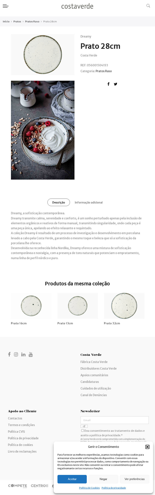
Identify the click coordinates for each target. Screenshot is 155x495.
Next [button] (140, 306)
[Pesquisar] (148, 6)
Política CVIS (16, 431)
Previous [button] (14, 306)
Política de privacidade (114, 487)
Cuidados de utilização (96, 388)
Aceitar (72, 479)
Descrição (58, 202)
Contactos (15, 418)
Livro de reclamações (22, 451)
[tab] (58, 202)
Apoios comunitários (94, 375)
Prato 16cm (19, 323)
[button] (147, 447)
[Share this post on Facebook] (108, 84)
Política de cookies (20, 445)
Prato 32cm (112, 323)
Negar (103, 479)
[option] (31, 309)
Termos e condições (21, 425)
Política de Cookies (89, 487)
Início (6, 21)
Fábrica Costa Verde (94, 362)
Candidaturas (90, 382)
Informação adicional (89, 202)
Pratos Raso (32, 21)
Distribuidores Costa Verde (99, 368)
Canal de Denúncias (94, 395)
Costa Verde (89, 55)
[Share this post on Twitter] (115, 84)
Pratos (17, 21)
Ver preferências (135, 479)
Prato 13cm (65, 323)
